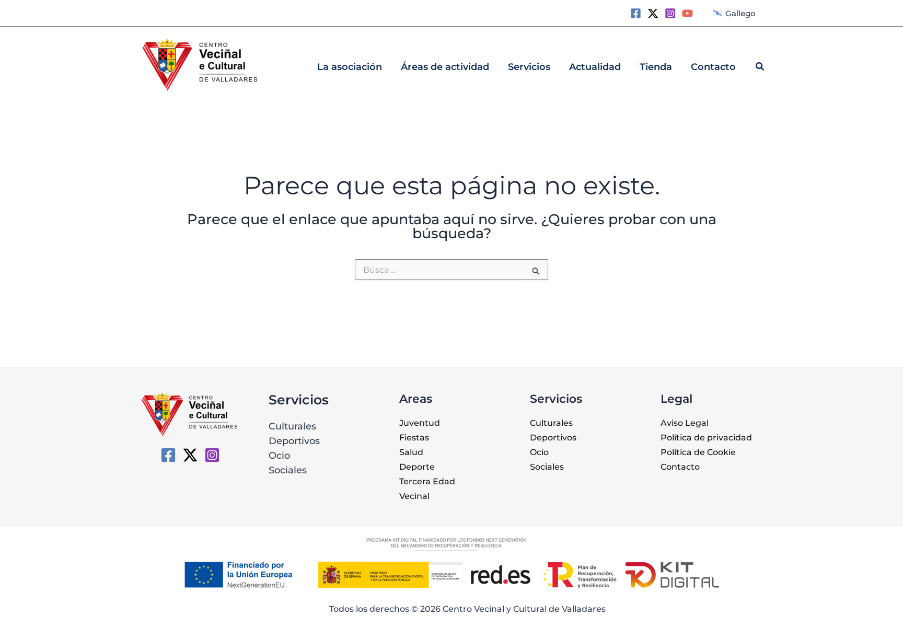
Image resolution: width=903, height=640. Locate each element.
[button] (760, 68)
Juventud (419, 423)
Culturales (292, 426)
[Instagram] (670, 13)
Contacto (680, 467)
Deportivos (294, 441)
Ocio (279, 455)
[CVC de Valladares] (168, 455)
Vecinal (414, 496)
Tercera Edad (427, 481)
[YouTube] (687, 13)
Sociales (288, 470)
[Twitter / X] (652, 13)
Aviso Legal (685, 423)
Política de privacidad (706, 438)
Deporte (417, 467)
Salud (411, 452)
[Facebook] (635, 13)
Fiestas (414, 438)
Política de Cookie (698, 452)
